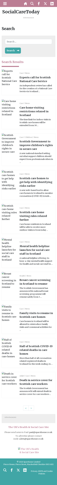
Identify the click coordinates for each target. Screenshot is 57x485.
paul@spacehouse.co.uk (41, 432)
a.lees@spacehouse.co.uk (31, 439)
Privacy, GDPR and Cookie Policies (42, 472)
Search (11, 50)
